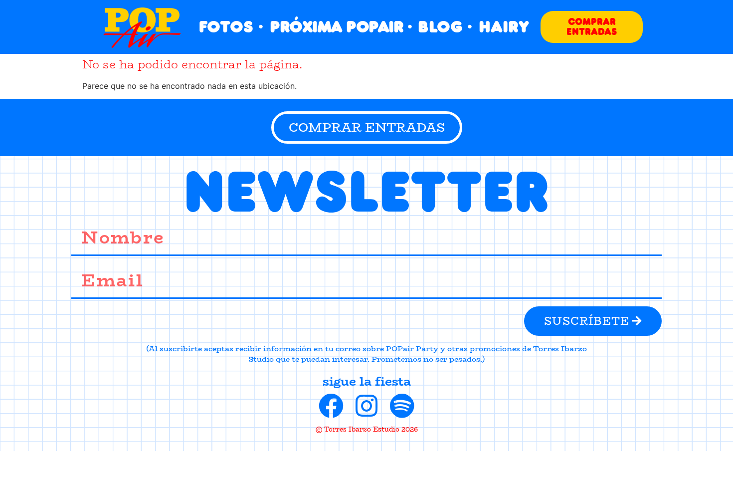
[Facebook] (331, 405)
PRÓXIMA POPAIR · (340, 26)
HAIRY (504, 26)
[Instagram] (366, 405)
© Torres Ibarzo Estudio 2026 (367, 429)
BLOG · (445, 26)
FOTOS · (231, 26)
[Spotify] (401, 405)
